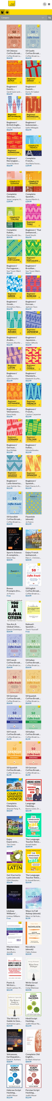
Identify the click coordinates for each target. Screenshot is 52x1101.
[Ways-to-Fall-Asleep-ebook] (34, 897)
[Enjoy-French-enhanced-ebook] (34, 538)
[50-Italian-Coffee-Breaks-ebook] (34, 646)
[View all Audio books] (11, 12)
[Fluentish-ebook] (34, 502)
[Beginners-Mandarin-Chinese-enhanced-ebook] (34, 359)
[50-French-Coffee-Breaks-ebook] (15, 646)
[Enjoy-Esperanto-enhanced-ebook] (15, 825)
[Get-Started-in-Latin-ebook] (15, 861)
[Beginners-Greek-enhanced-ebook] (15, 287)
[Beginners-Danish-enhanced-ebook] (34, 72)
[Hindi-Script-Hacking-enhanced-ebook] (34, 1004)
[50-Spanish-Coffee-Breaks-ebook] (34, 682)
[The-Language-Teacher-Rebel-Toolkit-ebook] (34, 825)
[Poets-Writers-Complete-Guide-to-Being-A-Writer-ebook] (15, 968)
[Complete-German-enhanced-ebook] (15, 180)
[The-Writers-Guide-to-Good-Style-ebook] (15, 1004)
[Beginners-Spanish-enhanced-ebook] (34, 467)
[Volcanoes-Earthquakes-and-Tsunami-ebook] (15, 1040)
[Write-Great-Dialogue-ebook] (34, 968)
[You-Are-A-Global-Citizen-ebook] (15, 610)
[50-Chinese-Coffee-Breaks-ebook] (15, 36)
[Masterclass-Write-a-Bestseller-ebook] (15, 932)
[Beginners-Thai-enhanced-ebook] (34, 216)
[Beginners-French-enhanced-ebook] (34, 395)
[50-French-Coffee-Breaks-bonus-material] (15, 717)
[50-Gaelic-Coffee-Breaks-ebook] (34, 36)
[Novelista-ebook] (34, 932)
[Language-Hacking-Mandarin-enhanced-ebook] (34, 789)
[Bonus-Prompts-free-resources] (15, 574)
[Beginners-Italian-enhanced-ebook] (34, 431)
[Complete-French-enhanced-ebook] (34, 144)
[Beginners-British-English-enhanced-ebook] (15, 108)
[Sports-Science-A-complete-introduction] (15, 538)
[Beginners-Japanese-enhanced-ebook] (34, 323)
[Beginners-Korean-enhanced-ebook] (34, 287)
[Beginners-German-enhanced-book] (15, 431)
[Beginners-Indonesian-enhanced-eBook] (34, 108)
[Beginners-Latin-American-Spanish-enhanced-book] (15, 467)
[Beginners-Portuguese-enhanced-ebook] (15, 252)
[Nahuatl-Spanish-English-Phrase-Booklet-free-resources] (34, 610)
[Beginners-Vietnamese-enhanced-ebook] (15, 395)
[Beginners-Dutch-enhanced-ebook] (15, 72)
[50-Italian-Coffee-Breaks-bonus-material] (34, 717)
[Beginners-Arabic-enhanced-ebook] (15, 323)
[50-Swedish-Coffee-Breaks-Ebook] (15, 502)
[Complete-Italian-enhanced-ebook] (15, 216)
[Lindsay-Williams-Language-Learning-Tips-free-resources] (15, 897)
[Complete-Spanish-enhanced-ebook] (34, 180)
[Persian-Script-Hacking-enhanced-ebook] (34, 1076)
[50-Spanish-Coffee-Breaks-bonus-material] (15, 753)
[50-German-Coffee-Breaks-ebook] (15, 682)
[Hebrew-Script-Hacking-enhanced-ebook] (15, 1076)
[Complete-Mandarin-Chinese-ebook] (15, 789)
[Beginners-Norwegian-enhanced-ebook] (15, 144)
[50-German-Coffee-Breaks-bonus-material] (34, 753)
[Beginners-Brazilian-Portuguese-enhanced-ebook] (34, 252)
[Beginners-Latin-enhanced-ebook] (15, 359)
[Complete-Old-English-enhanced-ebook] (34, 1040)
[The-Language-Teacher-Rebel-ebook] (34, 861)
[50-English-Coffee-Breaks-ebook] (34, 574)
